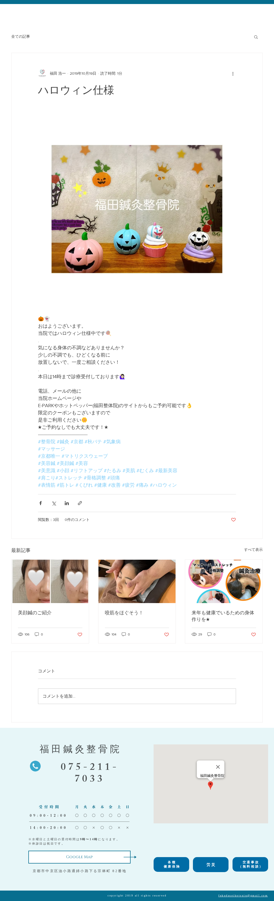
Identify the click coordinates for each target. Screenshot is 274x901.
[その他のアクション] (233, 73)
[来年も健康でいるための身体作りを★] (223, 581)
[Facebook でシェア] (40, 503)
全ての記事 (20, 36)
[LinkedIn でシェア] (66, 503)
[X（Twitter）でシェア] (53, 503)
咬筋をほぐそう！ (124, 612)
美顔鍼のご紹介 (35, 612)
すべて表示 (253, 549)
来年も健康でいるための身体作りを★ (223, 616)
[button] (255, 37)
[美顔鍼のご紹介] (50, 581)
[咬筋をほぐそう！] (137, 581)
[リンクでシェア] (79, 503)
